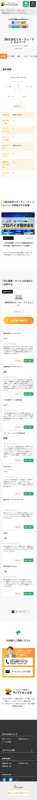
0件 (26, 46)
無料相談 (26, 5)
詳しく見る (28, 361)
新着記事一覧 (6, 763)
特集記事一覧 (6, 766)
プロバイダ (20, 10)
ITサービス (10, 10)
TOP (2, 10)
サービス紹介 (11, 56)
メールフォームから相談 (21, 671)
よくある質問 (6, 742)
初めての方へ (6, 739)
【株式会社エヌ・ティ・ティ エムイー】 (14, 13)
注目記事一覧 (23, 763)
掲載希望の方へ (23, 739)
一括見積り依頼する (18, 320)
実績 (18, 56)
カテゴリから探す (8, 750)
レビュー (26, 56)
